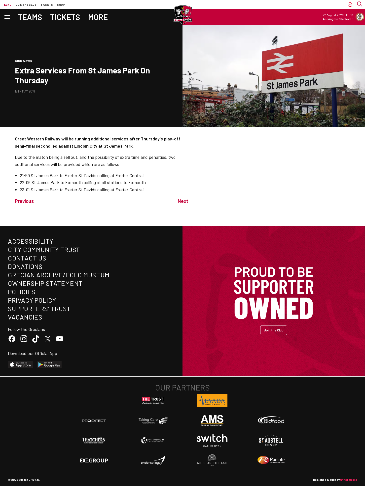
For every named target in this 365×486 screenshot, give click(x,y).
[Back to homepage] (182, 14)
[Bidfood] (271, 420)
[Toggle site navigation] (7, 17)
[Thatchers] (93, 440)
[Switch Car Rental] (212, 440)
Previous (24, 201)
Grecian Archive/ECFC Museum (59, 275)
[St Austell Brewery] (271, 440)
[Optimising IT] (153, 440)
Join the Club (274, 330)
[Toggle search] (360, 4)
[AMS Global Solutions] (212, 420)
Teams (30, 17)
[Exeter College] (153, 460)
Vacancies (25, 317)
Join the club (25, 4)
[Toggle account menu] (350, 4)
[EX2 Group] (93, 460)
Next (183, 201)
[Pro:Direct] (93, 420)
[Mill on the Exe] (212, 460)
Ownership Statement (45, 283)
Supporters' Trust (39, 308)
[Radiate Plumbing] (271, 460)
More (98, 17)
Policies (22, 291)
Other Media (348, 479)
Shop (61, 4)
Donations (25, 266)
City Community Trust (44, 249)
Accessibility (30, 241)
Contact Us (27, 258)
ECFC (7, 4)
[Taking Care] (153, 420)
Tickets (46, 4)
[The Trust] (153, 400)
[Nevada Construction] (212, 400)
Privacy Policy (32, 300)
